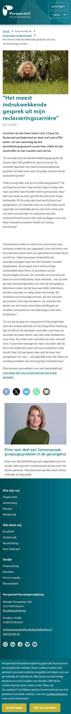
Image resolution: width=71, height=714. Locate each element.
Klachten (8, 572)
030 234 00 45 (11, 634)
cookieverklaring (56, 694)
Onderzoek (10, 537)
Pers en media (11, 577)
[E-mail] (46, 391)
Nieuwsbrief (10, 583)
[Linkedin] (26, 391)
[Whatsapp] (36, 391)
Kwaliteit (8, 531)
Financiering (11, 566)
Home (6, 31)
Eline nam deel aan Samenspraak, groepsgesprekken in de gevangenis (35, 451)
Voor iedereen (11, 549)
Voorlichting (10, 543)
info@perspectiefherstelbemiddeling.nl (27, 629)
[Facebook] (6, 391)
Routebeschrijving (14, 610)
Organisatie (10, 497)
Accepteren (14, 708)
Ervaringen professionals (17, 35)
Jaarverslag (10, 503)
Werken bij (9, 514)
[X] (16, 391)
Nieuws (7, 508)
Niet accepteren (45, 708)
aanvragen (58, 6)
